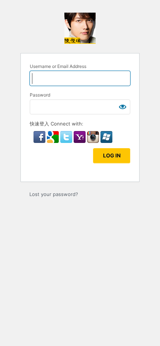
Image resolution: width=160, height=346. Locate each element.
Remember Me (57, 151)
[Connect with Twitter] (67, 141)
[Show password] (122, 106)
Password (40, 95)
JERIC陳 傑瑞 (80, 28)
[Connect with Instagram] (93, 141)
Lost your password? (53, 194)
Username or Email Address (58, 66)
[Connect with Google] (53, 141)
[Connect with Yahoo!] (80, 141)
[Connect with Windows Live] (106, 141)
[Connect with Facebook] (40, 141)
